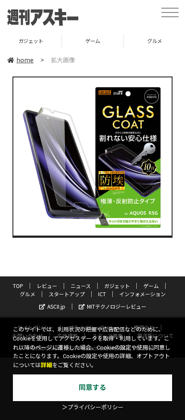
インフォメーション (142, 293)
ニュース (81, 285)
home (25, 59)
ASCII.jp (56, 306)
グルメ (27, 293)
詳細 (46, 365)
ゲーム (92, 40)
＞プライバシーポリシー (92, 407)
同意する (92, 387)
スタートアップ (67, 293)
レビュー (47, 285)
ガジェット (30, 40)
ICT (102, 293)
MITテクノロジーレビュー (116, 306)
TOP (18, 285)
